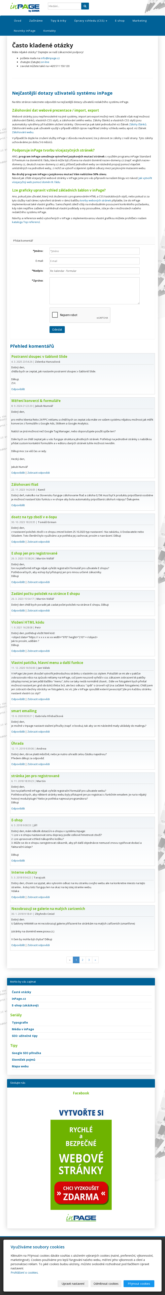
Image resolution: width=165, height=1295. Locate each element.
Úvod (17, 20)
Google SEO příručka (26, 1053)
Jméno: (38, 251)
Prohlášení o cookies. (24, 1272)
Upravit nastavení (73, 1284)
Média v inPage (23, 1029)
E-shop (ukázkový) (25, 1005)
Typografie (20, 1022)
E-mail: (39, 261)
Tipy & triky (58, 20)
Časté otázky (21, 992)
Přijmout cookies (139, 1284)
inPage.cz (19, 999)
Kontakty (49, 30)
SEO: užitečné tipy (25, 1036)
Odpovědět (18, 389)
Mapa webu (20, 1066)
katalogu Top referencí (26, 222)
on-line (45, 62)
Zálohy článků (137, 124)
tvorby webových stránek (95, 200)
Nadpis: (37, 270)
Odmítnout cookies (106, 1284)
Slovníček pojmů (23, 1060)
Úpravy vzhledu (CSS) (89, 20)
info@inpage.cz (50, 58)
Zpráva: (37, 280)
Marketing (140, 20)
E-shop (120, 20)
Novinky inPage (25, 30)
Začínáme (36, 20)
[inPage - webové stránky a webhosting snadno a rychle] (26, 7)
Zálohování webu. (23, 132)
